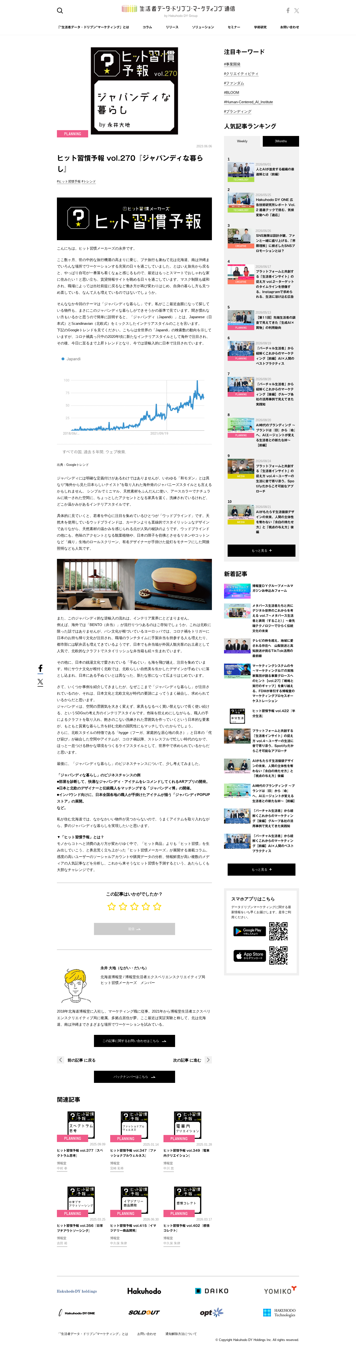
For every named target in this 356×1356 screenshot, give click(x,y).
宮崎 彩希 (117, 1168)
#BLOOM (231, 92)
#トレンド (89, 181)
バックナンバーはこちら (131, 1076)
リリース (172, 27)
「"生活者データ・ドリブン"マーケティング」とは (93, 27)
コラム (147, 27)
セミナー (234, 27)
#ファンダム (234, 83)
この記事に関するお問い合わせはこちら (131, 1041)
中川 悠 (168, 1168)
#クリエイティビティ (241, 73)
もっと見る (259, 550)
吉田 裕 (62, 1243)
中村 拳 (62, 1168)
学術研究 (260, 27)
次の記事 (187, 1060)
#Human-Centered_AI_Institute (248, 102)
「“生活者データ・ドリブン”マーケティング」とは (92, 1334)
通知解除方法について (181, 1334)
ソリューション (203, 27)
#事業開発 (232, 64)
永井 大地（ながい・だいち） (125, 968)
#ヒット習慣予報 (69, 181)
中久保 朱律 (118, 1243)
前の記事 (81, 1060)
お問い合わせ (289, 27)
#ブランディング (237, 111)
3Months (281, 141)
